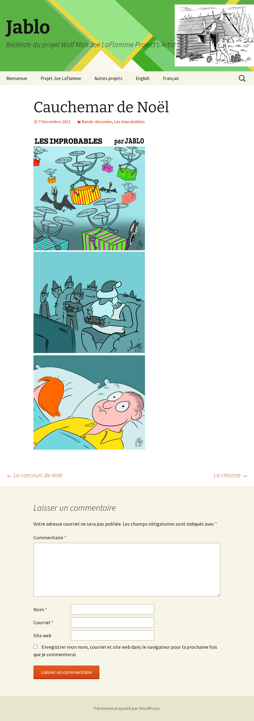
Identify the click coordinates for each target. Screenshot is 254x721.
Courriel (43, 622)
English (143, 78)
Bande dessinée (97, 121)
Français (171, 78)
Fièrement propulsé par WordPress (127, 708)
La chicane (231, 475)
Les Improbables (129, 121)
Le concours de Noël (34, 475)
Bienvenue (16, 78)
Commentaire (49, 537)
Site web (42, 635)
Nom (40, 609)
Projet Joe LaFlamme (61, 78)
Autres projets (108, 78)
